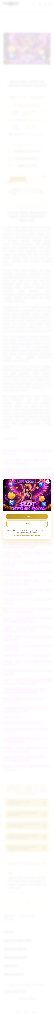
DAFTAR (27, 524)
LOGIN (27, 516)
